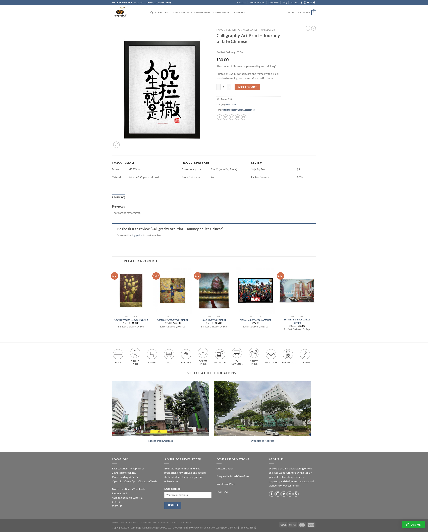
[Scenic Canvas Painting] (214, 290)
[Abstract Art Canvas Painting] (172, 290)
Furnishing (180, 12)
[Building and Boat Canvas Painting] (297, 290)
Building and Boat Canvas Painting (297, 321)
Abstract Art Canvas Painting (172, 319)
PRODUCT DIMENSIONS (195, 162)
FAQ (285, 2)
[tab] (118, 197)
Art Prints (226, 109)
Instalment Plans (257, 2)
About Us (241, 2)
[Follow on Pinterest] (314, 3)
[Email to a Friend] (231, 117)
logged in (137, 235)
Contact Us (274, 2)
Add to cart (247, 86)
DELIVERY (257, 162)
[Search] (151, 12)
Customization (200, 12)
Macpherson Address (160, 440)
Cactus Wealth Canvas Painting (131, 319)
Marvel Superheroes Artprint (255, 319)
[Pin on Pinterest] (237, 117)
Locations (238, 12)
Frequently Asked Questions (233, 476)
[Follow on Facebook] (302, 3)
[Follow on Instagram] (305, 3)
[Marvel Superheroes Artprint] (255, 290)
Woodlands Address (262, 440)
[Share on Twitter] (225, 117)
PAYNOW (222, 491)
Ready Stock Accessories (243, 109)
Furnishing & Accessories (241, 29)
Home (220, 29)
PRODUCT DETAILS (123, 162)
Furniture (161, 12)
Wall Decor (268, 29)
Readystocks (221, 12)
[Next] (315, 304)
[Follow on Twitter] (308, 3)
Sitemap (294, 2)
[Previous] (112, 304)
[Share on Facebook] (219, 117)
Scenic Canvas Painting (214, 319)
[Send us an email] (311, 3)
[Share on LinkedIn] (243, 117)
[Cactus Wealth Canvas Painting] (131, 290)
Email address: (172, 488)
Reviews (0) (118, 197)
